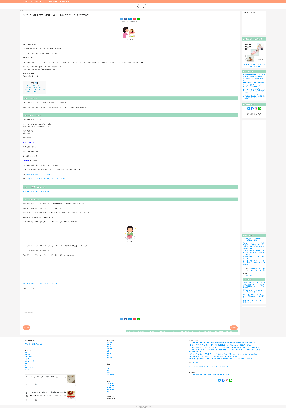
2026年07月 (110, 387)
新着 (26, 352)
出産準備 (109, 357)
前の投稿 (233, 327)
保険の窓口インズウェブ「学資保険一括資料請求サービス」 (40, 283)
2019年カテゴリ (131, 331)
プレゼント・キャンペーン (33, 361)
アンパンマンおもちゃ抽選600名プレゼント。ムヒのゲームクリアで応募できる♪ (254, 90)
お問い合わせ (53, 1)
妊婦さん (109, 349)
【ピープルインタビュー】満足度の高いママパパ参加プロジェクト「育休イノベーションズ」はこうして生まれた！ (223, 354)
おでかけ (27, 365)
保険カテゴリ (233, 331)
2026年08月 (110, 389)
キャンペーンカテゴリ (190, 331)
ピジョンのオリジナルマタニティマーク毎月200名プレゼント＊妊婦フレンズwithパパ (254, 252)
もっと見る (196, 362)
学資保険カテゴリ (223, 331)
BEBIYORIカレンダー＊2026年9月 (253, 82)
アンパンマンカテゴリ (177, 331)
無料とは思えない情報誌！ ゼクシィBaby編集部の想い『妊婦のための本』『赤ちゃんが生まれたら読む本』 (221, 358)
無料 (108, 351)
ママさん (109, 342)
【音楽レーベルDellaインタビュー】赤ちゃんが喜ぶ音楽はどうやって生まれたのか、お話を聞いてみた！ (220, 345)
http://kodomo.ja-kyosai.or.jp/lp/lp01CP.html (36, 191)
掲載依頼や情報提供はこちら (33, 344)
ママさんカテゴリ (212, 331)
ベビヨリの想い (24, 1)
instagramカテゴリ (165, 331)
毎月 (108, 355)
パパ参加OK (110, 374)
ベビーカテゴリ (202, 331)
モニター (109, 353)
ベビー (109, 344)
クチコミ (27, 369)
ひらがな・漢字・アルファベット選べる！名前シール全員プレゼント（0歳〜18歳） (254, 262)
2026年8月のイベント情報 (257, 268)
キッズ (109, 346)
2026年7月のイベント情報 (257, 270)
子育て (27, 359)
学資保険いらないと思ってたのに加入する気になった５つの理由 (46, 179)
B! (130, 19)
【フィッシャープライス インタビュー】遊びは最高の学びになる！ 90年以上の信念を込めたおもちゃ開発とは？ (222, 342)
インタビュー (44, 1)
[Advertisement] (130, 299)
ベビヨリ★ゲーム (248, 275)
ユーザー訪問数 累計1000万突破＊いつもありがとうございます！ (208, 366)
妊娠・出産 (28, 356)
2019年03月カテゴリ (142, 331)
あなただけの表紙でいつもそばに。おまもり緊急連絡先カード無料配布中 (253, 296)
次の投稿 (26, 327)
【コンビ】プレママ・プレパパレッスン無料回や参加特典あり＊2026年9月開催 (254, 96)
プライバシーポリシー (65, 1)
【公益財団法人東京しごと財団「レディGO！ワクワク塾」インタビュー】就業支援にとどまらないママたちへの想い (224, 347)
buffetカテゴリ (154, 331)
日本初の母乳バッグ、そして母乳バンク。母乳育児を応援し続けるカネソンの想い (213, 356)
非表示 (35, 83)
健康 (26, 363)
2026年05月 (110, 383)
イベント (27, 354)
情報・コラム (29, 367)
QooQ (145, 407)
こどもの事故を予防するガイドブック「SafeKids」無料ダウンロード (210, 374)
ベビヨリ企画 (35, 1)
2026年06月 (110, 385)
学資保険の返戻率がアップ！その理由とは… (40, 174)
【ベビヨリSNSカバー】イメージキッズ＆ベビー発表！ (254, 65)
